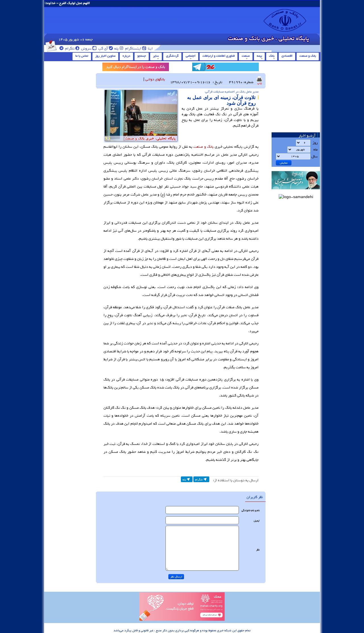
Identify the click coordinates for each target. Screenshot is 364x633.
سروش (86, 49)
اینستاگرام (132, 49)
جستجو (141, 55)
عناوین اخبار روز (105, 55)
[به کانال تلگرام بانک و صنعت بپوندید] (225, 68)
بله (116, 49)
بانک (271, 55)
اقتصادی (287, 55)
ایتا (150, 49)
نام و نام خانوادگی (250, 510)
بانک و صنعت (307, 55)
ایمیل (257, 521)
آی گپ (102, 49)
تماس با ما (81, 55)
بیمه (259, 55)
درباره (126, 55)
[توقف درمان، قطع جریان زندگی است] (182, 619)
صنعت (246, 55)
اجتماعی (190, 55)
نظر (258, 550)
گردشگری (172, 55)
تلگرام (69, 49)
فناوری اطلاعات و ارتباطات (218, 55)
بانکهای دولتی (155, 79)
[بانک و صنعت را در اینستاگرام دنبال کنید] (135, 68)
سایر (156, 55)
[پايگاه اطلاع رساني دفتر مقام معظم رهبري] (296, 191)
